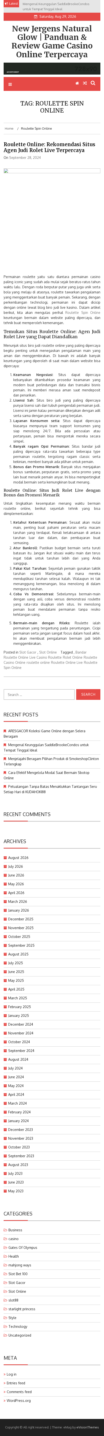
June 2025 (16, 972)
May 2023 (15, 1191)
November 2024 (20, 1033)
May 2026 (16, 884)
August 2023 (18, 1165)
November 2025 (21, 928)
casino (13, 1239)
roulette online (38, 662)
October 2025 (19, 937)
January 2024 (18, 1121)
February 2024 (19, 1112)
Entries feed (16, 1383)
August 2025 (18, 954)
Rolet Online (72, 657)
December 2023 (20, 1130)
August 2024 (18, 1059)
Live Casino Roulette (46, 657)
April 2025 (16, 989)
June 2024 (16, 1077)
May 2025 (16, 980)
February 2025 (19, 1007)
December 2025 (20, 919)
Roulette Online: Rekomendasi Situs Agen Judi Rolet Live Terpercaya (49, 147)
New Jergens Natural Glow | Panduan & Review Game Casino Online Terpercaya (52, 41)
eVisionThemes (87, 1427)
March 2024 (17, 1103)
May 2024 (16, 1086)
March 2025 (17, 998)
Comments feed (19, 1392)
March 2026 (17, 901)
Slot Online (48, 652)
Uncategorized (19, 1335)
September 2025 (21, 945)
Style (12, 1318)
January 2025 (18, 1015)
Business (15, 1230)
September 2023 (21, 1156)
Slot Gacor (27, 652)
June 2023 (16, 1182)
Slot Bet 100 (18, 1274)
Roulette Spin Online (82, 312)
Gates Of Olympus (22, 1247)
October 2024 (19, 1042)
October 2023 (19, 1147)
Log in (11, 1374)
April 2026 (16, 893)
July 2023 (15, 1173)
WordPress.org (19, 1400)
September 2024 (21, 1051)
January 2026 (18, 910)
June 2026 (16, 875)
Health (13, 1256)
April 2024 (16, 1094)
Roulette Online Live (67, 662)
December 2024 (20, 1024)
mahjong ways (19, 1265)
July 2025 (15, 963)
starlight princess (21, 1309)
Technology (17, 1326)
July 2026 (15, 866)
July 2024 (15, 1068)
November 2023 (20, 1138)
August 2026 (18, 858)
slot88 (13, 1300)
